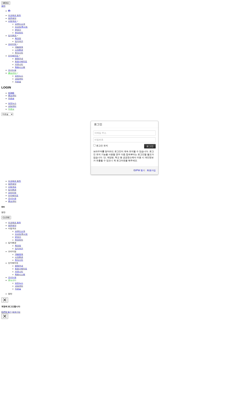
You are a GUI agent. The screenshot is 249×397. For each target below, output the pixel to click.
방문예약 (12, 18)
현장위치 (19, 33)
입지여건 (19, 41)
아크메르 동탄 (14, 15)
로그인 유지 (102, 145)
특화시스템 (20, 67)
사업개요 (12, 21)
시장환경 (19, 50)
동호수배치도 (21, 61)
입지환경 (12, 35)
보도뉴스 (19, 76)
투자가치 (19, 53)
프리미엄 (12, 44)
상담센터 (19, 79)
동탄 (3, 6)
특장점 (18, 38)
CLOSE (6, 217)
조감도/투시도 (21, 27)
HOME (11, 93)
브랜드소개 (20, 24)
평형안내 (19, 58)
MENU (6, 3)
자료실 (18, 81)
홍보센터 (12, 73)
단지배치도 (13, 56)
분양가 (18, 30)
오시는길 (12, 70)
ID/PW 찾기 (139, 170)
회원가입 (151, 170)
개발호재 (19, 47)
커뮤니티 (19, 64)
